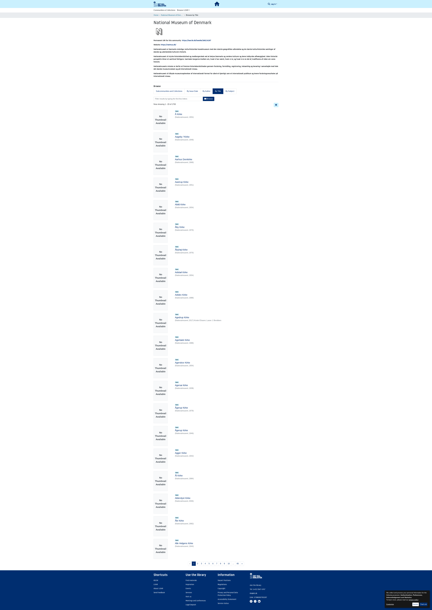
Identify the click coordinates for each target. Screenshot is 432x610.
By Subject (230, 91)
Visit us (188, 596)
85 (238, 564)
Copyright (221, 588)
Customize (390, 604)
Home (156, 15)
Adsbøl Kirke (181, 272)
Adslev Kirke (181, 295)
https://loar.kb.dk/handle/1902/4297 (196, 40)
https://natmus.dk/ (168, 44)
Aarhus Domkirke (183, 159)
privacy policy (413, 600)
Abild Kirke (180, 204)
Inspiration (190, 584)
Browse (209, 99)
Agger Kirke (181, 453)
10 (229, 564)
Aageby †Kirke (182, 137)
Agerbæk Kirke (182, 340)
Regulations (222, 584)
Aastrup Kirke (181, 182)
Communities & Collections (164, 10)
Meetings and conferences (196, 600)
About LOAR (158, 588)
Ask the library (255, 585)
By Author (206, 91)
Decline (415, 604)
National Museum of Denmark (172, 15)
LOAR (156, 584)
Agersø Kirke (181, 385)
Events (188, 588)
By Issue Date (192, 91)
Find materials (191, 580)
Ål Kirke (179, 475)
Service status (223, 603)
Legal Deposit (191, 604)
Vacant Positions (224, 580)
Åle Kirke (179, 520)
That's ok (423, 604)
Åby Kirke (179, 227)
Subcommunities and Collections (169, 91)
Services (189, 592)
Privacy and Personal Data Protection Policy (228, 593)
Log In (273, 4)
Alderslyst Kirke (182, 498)
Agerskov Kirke (182, 362)
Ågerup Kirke (181, 408)
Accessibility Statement (227, 599)
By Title (218, 91)
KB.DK (156, 580)
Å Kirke (178, 114)
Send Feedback (159, 592)
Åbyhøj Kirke (181, 249)
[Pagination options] (276, 105)
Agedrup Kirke (182, 317)
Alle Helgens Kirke (184, 543)
